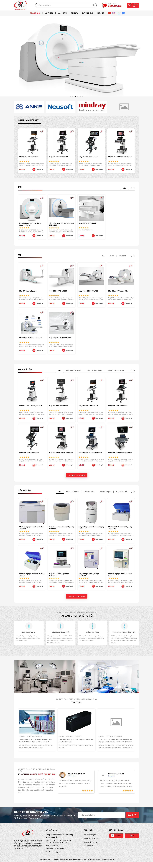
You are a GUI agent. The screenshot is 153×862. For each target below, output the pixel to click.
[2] (76, 54)
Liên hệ (100, 13)
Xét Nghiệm (24, 490)
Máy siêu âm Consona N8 (118, 406)
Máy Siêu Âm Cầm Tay (116, 370)
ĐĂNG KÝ (132, 815)
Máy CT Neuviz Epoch (27, 291)
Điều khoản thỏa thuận (91, 838)
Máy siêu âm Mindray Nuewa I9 (61, 157)
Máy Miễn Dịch (105, 492)
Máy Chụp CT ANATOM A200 (60, 338)
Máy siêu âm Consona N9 (29, 157)
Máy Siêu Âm (25, 369)
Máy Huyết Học (72, 492)
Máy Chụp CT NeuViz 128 (88, 291)
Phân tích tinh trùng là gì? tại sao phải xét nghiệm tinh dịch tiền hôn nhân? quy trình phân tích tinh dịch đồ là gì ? (76, 741)
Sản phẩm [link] (62, 13)
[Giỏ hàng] (129, 5)
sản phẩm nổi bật (28, 120)
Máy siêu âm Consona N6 (58, 406)
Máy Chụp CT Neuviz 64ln (118, 291)
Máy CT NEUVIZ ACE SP (58, 291)
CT (19, 255)
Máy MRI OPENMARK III (87, 223)
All (124, 188)
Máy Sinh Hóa (89, 492)
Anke (112, 256)
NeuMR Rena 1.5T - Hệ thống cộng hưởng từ (89, 158)
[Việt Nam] (109, 13)
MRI (20, 187)
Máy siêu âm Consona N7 (88, 406)
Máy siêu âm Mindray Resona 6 (90, 453)
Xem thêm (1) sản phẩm (76, 596)
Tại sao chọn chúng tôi (76, 615)
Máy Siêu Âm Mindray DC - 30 (30, 406)
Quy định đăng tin (90, 835)
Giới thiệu (48, 13)
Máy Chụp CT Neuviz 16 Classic (31, 338)
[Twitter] (102, 790)
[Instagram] (104, 790)
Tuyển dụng (87, 13)
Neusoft (122, 256)
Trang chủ (35, 13)
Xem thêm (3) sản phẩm (76, 475)
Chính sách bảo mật (90, 842)
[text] (63, 5)
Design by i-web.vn (107, 859)
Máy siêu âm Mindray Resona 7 (120, 453)
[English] (113, 13)
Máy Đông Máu (122, 492)
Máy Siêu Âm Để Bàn (94, 370)
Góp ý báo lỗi (88, 846)
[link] (29, 107)
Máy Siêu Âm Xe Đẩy (74, 370)
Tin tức (74, 13)
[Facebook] (100, 790)
